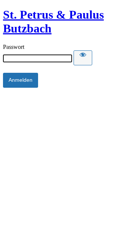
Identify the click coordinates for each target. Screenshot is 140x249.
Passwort (13, 47)
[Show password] (83, 57)
